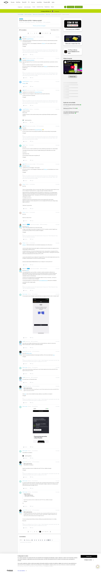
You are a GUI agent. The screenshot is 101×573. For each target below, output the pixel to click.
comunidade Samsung (43, 280)
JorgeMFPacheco (26, 81)
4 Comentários (66, 109)
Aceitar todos (89, 556)
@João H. (24, 83)
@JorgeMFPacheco (29, 38)
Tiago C (24, 145)
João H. (24, 58)
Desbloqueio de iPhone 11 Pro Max (69, 108)
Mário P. (24, 224)
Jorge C (24, 351)
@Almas (27, 226)
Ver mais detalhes (21, 570)
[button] (70, 7)
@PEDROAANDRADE (30, 60)
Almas (24, 184)
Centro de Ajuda (27, 14)
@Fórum (43, 43)
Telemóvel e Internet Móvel (38, 14)
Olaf (23, 341)
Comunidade (20, 14)
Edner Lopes (25, 294)
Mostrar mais (72, 76)
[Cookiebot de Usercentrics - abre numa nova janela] (10, 571)
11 (47, 33)
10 (45, 33)
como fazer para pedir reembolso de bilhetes (71, 104)
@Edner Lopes (29, 353)
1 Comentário (66, 106)
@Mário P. (24, 244)
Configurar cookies (88, 559)
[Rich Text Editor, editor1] (39, 547)
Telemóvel (48, 14)
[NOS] (6, 2)
